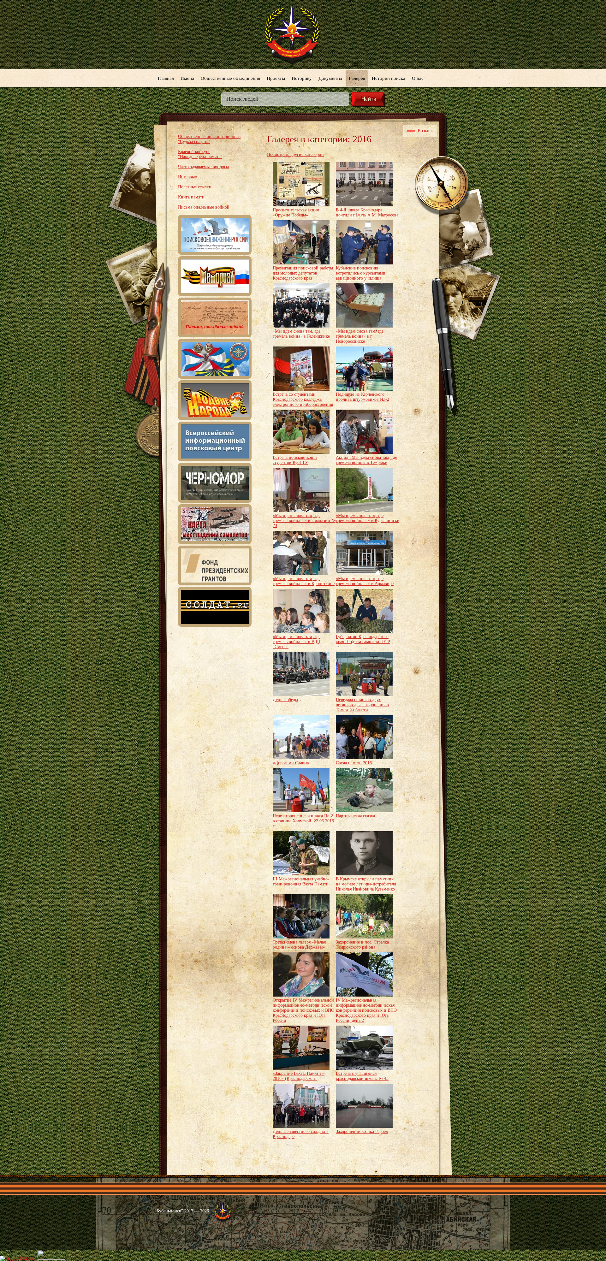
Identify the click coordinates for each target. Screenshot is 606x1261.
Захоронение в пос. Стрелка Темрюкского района (362, 945)
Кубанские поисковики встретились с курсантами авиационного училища (360, 273)
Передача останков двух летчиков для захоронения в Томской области (362, 704)
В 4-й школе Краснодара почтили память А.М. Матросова (367, 212)
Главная (166, 78)
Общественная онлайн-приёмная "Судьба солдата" (209, 139)
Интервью (187, 177)
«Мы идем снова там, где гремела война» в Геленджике (301, 334)
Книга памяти (191, 197)
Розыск (425, 130)
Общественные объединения (230, 78)
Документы (330, 78)
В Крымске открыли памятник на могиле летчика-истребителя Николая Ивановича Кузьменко (366, 884)
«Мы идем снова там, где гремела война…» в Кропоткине (304, 581)
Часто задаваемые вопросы (203, 166)
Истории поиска (388, 78)
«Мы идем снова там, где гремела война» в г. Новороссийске (359, 336)
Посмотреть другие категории (295, 154)
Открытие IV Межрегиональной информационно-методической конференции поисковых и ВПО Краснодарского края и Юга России (303, 1010)
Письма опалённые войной (203, 207)
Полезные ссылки (194, 187)
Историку (302, 78)
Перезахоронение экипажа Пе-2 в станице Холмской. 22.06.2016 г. (303, 821)
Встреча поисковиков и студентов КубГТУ (295, 460)
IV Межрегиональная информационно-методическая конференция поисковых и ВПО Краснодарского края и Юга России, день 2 (366, 1010)
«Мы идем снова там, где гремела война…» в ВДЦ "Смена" (296, 641)
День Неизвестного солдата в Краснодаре (301, 1134)
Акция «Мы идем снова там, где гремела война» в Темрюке (366, 460)
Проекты (276, 78)
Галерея (357, 78)
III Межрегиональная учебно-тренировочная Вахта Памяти (301, 881)
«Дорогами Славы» (291, 763)
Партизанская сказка (355, 816)
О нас (418, 78)
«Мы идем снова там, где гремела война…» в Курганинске (367, 518)
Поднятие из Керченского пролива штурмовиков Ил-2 (362, 397)
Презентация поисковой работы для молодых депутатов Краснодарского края (303, 273)
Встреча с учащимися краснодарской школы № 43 (362, 1076)
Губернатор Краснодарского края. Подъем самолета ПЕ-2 (363, 639)
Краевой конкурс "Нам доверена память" (200, 154)
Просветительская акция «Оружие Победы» (296, 212)
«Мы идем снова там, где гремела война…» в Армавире (365, 581)
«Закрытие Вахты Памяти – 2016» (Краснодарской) (298, 1076)
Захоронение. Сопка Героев (362, 1131)
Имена (187, 78)
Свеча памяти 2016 (354, 763)
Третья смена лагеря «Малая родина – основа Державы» (299, 945)
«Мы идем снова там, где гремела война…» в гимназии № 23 (304, 520)
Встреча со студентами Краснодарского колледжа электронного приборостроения (303, 399)
